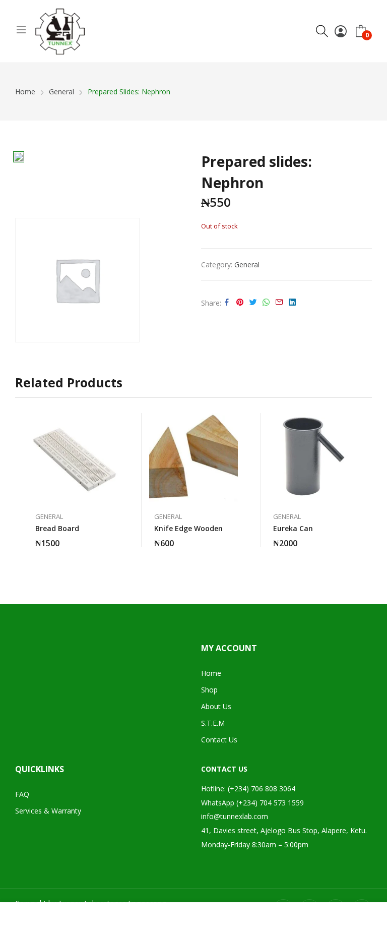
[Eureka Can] (312, 457)
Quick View (114, 423)
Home (211, 673)
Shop (209, 689)
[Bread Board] (74, 457)
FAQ (22, 794)
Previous (23, 485)
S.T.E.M (213, 723)
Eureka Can (293, 528)
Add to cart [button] (233, 537)
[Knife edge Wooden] (193, 457)
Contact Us (219, 739)
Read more (114, 537)
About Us (216, 706)
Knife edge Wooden (188, 528)
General (247, 264)
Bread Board (57, 528)
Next (364, 485)
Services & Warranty (48, 811)
